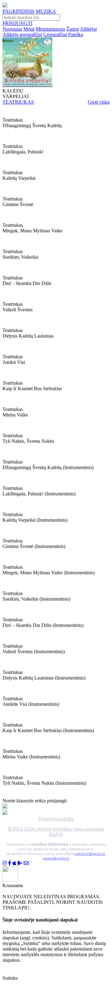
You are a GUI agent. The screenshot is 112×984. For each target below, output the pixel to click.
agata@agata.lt (56, 858)
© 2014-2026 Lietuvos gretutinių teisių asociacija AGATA (56, 831)
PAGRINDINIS (18, 11)
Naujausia (12, 29)
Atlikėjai (88, 29)
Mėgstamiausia (50, 29)
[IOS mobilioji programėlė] (14, 863)
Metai (29, 29)
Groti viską (99, 102)
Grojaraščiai (55, 34)
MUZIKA (46, 11)
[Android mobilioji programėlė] (19, 863)
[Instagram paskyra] (4, 863)
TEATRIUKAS (18, 102)
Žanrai (72, 29)
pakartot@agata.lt (89, 853)
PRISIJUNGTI (17, 23)
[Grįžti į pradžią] (4, 5)
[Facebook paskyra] (9, 863)
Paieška (75, 34)
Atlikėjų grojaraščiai (22, 34)
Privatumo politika (56, 819)
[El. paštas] (26, 863)
